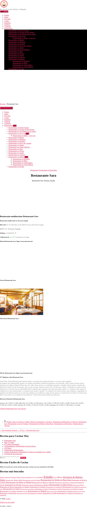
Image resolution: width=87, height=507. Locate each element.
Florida (55, 477)
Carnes (6, 21)
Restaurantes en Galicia (12, 489)
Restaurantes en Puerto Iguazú (18, 30)
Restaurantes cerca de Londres (31, 480)
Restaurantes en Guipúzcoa (42, 489)
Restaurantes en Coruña (70, 487)
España (27, 422)
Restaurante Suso (10, 440)
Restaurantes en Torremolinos (23, 65)
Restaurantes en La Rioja (55, 489)
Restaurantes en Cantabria (22, 487)
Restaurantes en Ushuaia (16, 57)
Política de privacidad (7, 502)
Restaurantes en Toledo (50, 493)
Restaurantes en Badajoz (41, 485)
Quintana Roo (10, 480)
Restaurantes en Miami (16, 40)
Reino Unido (18, 480)
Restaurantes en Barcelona (48, 170)
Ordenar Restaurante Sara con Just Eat (13, 409)
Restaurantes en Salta (15, 52)
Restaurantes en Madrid (37, 491)
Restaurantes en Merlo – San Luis (24, 38)
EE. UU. (33, 477)
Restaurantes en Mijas (20, 63)
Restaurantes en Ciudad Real (54, 487)
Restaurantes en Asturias (28, 485)
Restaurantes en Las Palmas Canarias (72, 489)
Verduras (7, 25)
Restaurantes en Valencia (65, 493)
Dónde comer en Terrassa (15, 422)
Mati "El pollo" (9, 442)
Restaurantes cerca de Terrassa (18, 424)
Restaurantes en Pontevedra (8, 493)
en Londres (39, 477)
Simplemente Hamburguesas (13, 450)
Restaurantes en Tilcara (16, 53)
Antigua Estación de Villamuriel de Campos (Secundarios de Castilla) (27, 452)
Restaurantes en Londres (8, 491)
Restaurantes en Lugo (22, 491)
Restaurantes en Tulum (16, 48)
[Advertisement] (43, 86)
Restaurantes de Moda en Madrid (19, 482)
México (60, 477)
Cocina (8, 499)
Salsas (6, 17)
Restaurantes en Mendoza (17, 42)
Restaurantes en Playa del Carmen (19, 46)
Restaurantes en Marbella (21, 61)
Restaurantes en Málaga (16, 59)
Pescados (7, 19)
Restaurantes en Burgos (7, 487)
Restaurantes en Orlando (16, 44)
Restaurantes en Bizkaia (78, 485)
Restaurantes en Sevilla (16, 69)
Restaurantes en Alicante (13, 485)
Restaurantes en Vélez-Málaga (23, 67)
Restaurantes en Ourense (79, 491)
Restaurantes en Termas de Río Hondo (21, 32)
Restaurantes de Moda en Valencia (43, 482)
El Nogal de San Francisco (13, 454)
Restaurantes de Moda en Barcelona (41, 424)
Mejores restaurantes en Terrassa (41, 422)
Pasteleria (7, 23)
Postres (6, 15)
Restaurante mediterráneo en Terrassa (65, 422)
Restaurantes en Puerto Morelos (19, 50)
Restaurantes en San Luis (16, 36)
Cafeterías (7, 27)
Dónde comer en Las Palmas (8, 477)
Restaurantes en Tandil (16, 55)
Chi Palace (7, 448)
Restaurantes (8, 29)
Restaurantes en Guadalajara (28, 489)
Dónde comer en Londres (23, 477)
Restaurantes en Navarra (65, 491)
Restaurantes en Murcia (52, 491)
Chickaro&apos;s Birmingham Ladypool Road (20, 446)
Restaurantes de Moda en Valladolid (65, 482)
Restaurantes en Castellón (37, 487)
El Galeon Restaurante (11, 444)
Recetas (2, 104)
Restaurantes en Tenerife (35, 493)
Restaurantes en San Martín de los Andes (22, 34)
